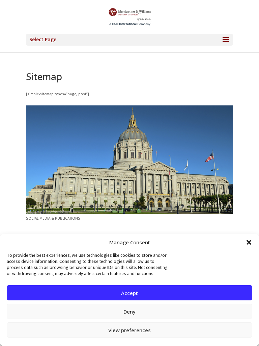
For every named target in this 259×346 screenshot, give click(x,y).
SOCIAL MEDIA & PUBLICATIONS (53, 218)
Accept (129, 293)
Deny (129, 311)
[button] (249, 242)
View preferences (129, 330)
